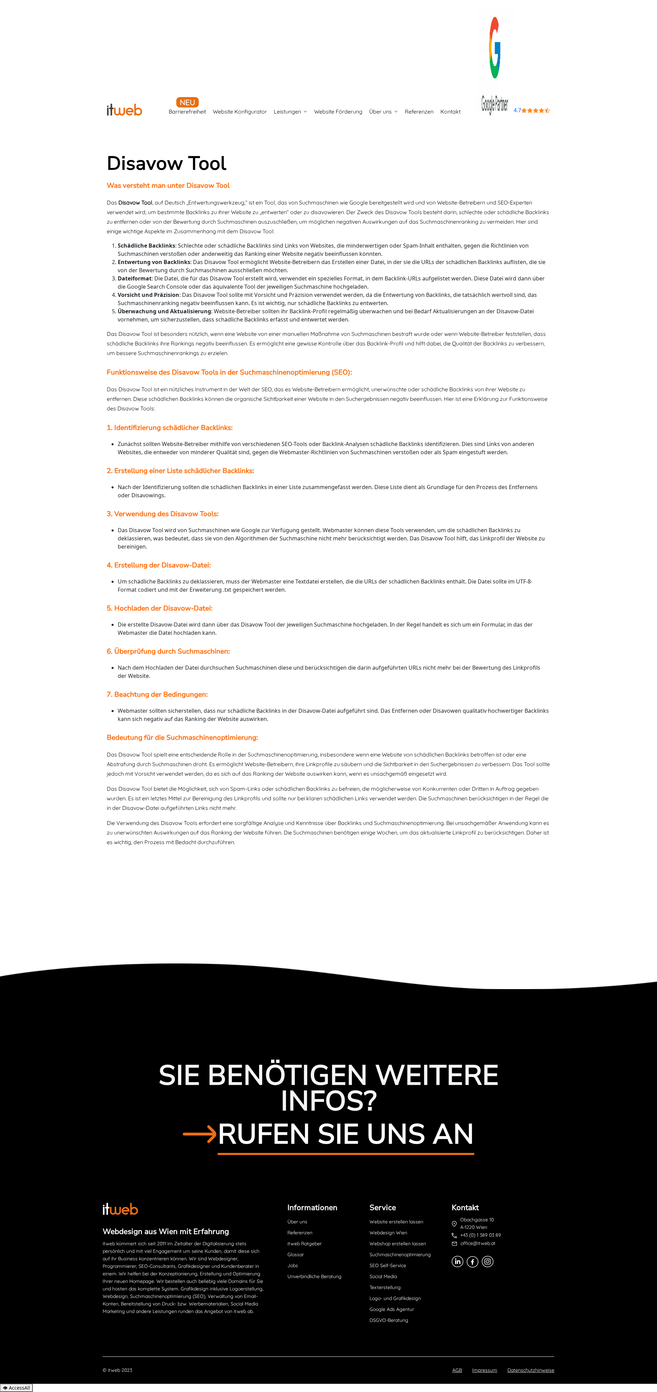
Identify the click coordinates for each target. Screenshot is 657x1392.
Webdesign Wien (388, 1233)
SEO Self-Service (388, 1265)
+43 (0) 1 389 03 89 (480, 1235)
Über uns (380, 111)
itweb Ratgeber (304, 1243)
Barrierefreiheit (187, 111)
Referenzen (419, 111)
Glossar (295, 1254)
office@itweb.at (478, 1243)
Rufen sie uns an (346, 1134)
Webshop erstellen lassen (398, 1243)
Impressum (484, 1370)
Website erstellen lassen (396, 1222)
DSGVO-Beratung (389, 1320)
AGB (457, 1370)
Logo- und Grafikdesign (395, 1298)
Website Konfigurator (240, 111)
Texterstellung (385, 1287)
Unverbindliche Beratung (314, 1276)
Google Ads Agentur (392, 1309)
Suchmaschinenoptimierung (400, 1254)
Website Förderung (338, 111)
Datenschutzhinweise (530, 1370)
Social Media (383, 1276)
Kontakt (450, 111)
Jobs (292, 1265)
